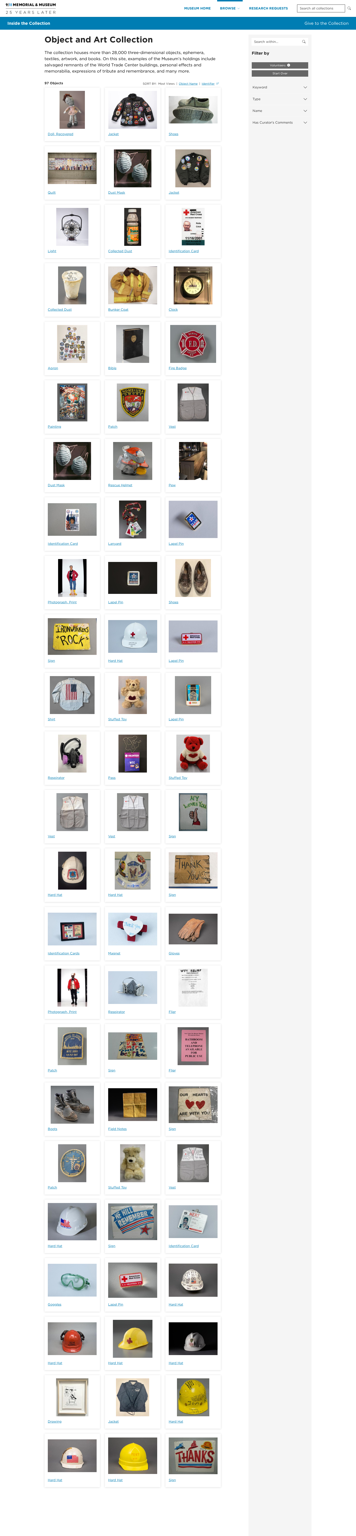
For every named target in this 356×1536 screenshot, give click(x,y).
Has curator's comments (273, 122)
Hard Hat (115, 661)
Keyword (260, 87)
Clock (173, 310)
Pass (112, 778)
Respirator (56, 778)
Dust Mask (116, 193)
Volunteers (278, 65)
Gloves (174, 953)
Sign (51, 661)
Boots (52, 1129)
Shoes (173, 134)
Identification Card (184, 251)
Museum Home (197, 8)
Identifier (208, 83)
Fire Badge (178, 368)
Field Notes (117, 1129)
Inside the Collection (28, 23)
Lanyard (114, 544)
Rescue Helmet (120, 485)
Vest (172, 427)
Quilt (52, 193)
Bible (112, 368)
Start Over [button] (280, 73)
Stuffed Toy (117, 719)
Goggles (54, 1304)
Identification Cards (64, 953)
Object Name (188, 83)
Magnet (114, 953)
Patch (112, 427)
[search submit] (304, 42)
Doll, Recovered (60, 134)
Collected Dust (120, 251)
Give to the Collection (326, 23)
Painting (54, 427)
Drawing (55, 1421)
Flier (172, 1012)
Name (257, 111)
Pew (172, 485)
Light (52, 251)
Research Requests (268, 8)
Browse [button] (228, 8)
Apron (53, 368)
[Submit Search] (349, 8)
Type (256, 99)
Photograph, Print (62, 602)
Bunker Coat (118, 310)
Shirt (51, 719)
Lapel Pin (176, 544)
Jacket (113, 134)
